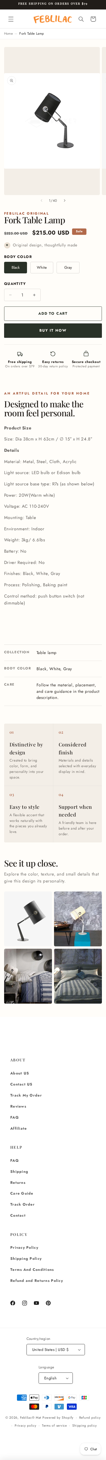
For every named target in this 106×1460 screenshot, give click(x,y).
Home (8, 33)
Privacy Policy (24, 1247)
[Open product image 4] (78, 976)
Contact (18, 1215)
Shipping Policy (26, 1258)
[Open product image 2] (78, 918)
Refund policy (90, 1417)
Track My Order (26, 1095)
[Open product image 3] (28, 976)
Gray (68, 267)
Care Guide (21, 1193)
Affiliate (18, 1128)
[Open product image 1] (28, 918)
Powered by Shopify (58, 1417)
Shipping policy (84, 1425)
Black (16, 267)
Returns (17, 1182)
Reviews (18, 1106)
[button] (11, 19)
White (42, 267)
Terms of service (54, 1425)
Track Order (22, 1204)
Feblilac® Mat (30, 1417)
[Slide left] (41, 200)
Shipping (19, 1171)
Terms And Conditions (32, 1269)
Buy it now (52, 330)
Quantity (15, 283)
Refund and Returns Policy (36, 1280)
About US (19, 1073)
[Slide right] (64, 200)
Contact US (21, 1084)
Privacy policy (25, 1425)
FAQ (14, 1117)
